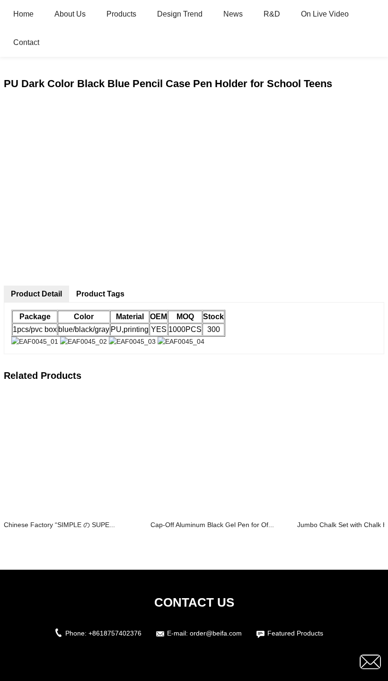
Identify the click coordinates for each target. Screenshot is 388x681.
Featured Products (295, 633)
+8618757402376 (114, 633)
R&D (272, 14)
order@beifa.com (216, 633)
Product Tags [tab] (100, 294)
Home (23, 14)
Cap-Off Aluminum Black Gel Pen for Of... (212, 525)
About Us (70, 14)
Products (121, 14)
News (233, 14)
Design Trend (180, 14)
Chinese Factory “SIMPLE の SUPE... (59, 525)
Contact (26, 42)
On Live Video (325, 14)
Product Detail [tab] (36, 294)
